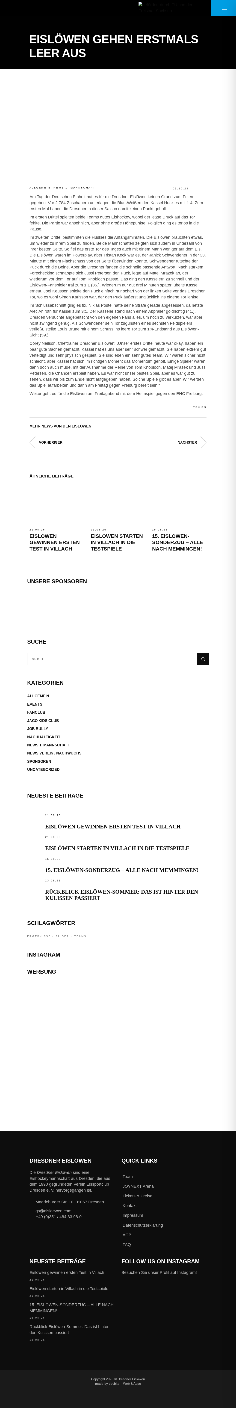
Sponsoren (39, 761)
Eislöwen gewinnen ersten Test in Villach (55, 542)
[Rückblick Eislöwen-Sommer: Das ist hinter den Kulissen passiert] (35, 885)
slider (62, 936)
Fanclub (36, 712)
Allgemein (40, 187)
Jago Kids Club (43, 721)
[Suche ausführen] (203, 659)
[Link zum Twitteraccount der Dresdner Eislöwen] (184, 1379)
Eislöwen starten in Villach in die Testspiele (117, 542)
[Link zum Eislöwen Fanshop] (118, 1063)
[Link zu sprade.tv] (118, 1089)
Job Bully (37, 729)
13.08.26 (53, 880)
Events (34, 704)
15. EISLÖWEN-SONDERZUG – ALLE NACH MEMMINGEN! (177, 542)
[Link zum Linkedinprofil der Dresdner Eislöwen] (153, 1386)
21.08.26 (37, 529)
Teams (80, 936)
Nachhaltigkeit (43, 737)
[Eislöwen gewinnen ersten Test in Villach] (57, 505)
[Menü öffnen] (223, 8)
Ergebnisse (39, 936)
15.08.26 (160, 529)
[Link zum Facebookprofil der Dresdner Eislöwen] (153, 1379)
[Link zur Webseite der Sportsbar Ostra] (118, 1015)
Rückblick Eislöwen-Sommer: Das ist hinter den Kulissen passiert (69, 1330)
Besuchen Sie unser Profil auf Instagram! (159, 1272)
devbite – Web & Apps (125, 1384)
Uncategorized (43, 770)
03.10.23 (181, 188)
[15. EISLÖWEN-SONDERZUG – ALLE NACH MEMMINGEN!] (179, 505)
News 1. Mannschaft (74, 187)
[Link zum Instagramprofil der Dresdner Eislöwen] (169, 1379)
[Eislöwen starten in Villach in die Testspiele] (118, 505)
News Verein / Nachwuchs (54, 753)
